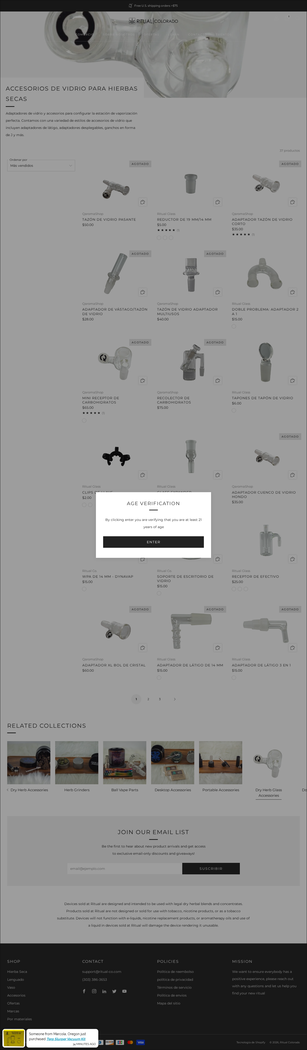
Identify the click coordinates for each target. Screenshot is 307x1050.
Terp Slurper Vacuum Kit (66, 1039)
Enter (153, 542)
